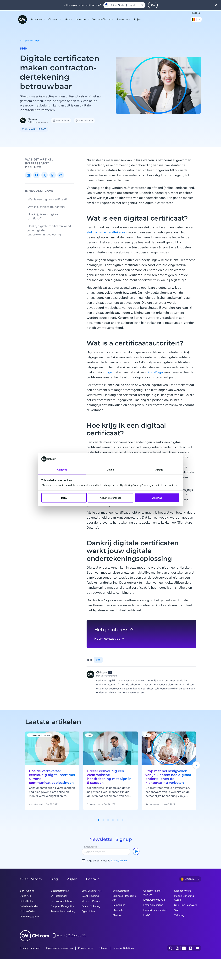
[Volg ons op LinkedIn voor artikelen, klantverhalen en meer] (184, 948)
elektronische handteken (104, 232)
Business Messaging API (124, 898)
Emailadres (91, 846)
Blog (54, 879)
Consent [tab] (62, 469)
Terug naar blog (31, 40)
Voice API (25, 896)
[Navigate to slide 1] (98, 820)
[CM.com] (22, 19)
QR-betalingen (59, 896)
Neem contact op (107, 638)
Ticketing (179, 915)
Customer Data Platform (151, 892)
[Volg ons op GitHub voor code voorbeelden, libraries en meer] (170, 948)
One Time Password (185, 905)
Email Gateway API (154, 900)
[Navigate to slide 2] (103, 820)
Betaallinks (26, 901)
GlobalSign (154, 372)
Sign (24, 48)
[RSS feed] (190, 948)
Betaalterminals (60, 890)
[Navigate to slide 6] (122, 820)
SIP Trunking (27, 890)
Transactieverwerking (63, 911)
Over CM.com (31, 879)
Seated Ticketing (91, 906)
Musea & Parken (91, 901)
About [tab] (159, 469)
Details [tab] (111, 469)
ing (124, 232)
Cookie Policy (86, 948)
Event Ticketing (90, 896)
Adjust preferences (110, 497)
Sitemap (103, 948)
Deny (64, 497)
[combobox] (124, 5)
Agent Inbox (88, 911)
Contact (92, 879)
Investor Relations (123, 948)
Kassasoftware (182, 890)
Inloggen (195, 12)
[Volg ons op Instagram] (177, 948)
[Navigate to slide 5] (117, 820)
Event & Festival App (155, 910)
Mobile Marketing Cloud (184, 898)
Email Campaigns (153, 905)
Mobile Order (27, 911)
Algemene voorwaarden (59, 948)
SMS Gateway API (92, 890)
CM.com (32, 119)
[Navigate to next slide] (196, 765)
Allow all (157, 497)
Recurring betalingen (62, 901)
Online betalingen (30, 916)
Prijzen (137, 19)
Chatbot (117, 915)
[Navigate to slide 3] (108, 820)
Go (153, 5)
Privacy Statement (30, 948)
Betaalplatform (120, 890)
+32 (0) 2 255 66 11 (71, 935)
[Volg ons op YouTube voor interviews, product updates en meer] (197, 948)
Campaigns (118, 905)
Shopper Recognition (63, 906)
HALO (146, 915)
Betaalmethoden (29, 906)
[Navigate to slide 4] (112, 820)
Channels (117, 910)
